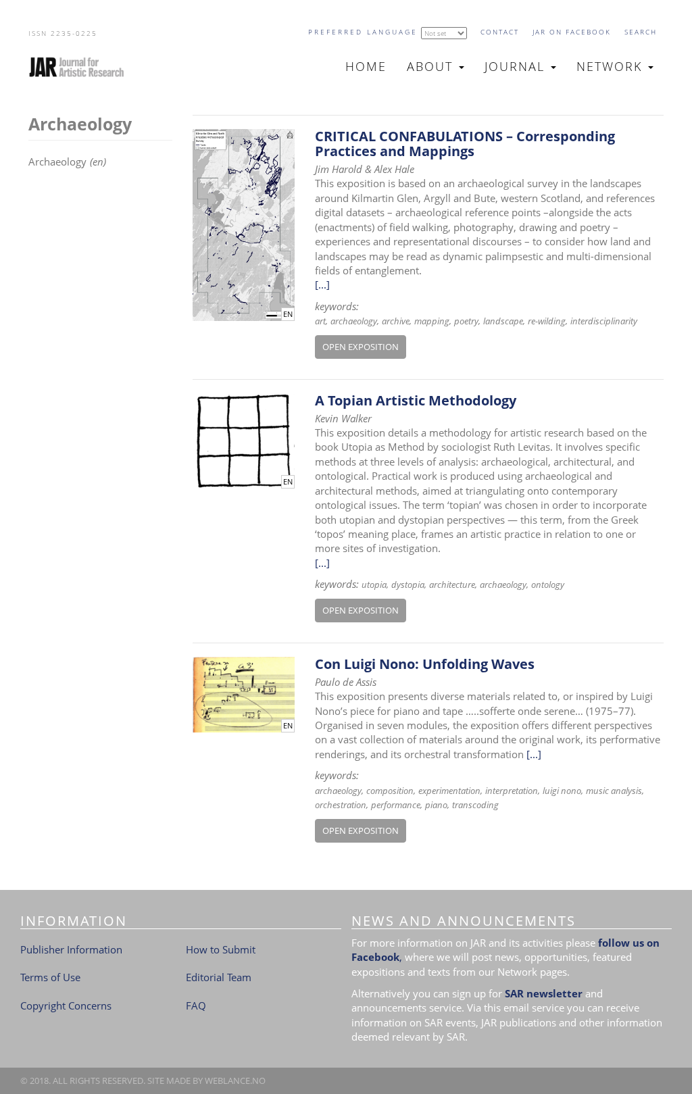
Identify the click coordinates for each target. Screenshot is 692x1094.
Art (320, 321)
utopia (374, 584)
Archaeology (353, 321)
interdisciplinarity (603, 321)
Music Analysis (614, 791)
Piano (436, 805)
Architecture (452, 584)
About (432, 66)
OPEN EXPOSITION (360, 347)
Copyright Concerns (66, 1005)
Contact (499, 31)
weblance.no (235, 1080)
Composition (390, 791)
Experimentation (449, 791)
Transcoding (475, 805)
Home (366, 66)
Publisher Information (71, 949)
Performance (395, 805)
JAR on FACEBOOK (572, 31)
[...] (322, 284)
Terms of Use (50, 977)
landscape (503, 321)
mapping (431, 321)
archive (396, 321)
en (288, 314)
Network (611, 66)
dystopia (407, 584)
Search (640, 31)
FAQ (196, 1005)
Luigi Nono (562, 791)
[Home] (82, 66)
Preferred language (363, 31)
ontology (547, 584)
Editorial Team (218, 977)
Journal (517, 66)
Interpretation (511, 791)
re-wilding (547, 321)
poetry (466, 321)
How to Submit (220, 949)
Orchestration (340, 805)
